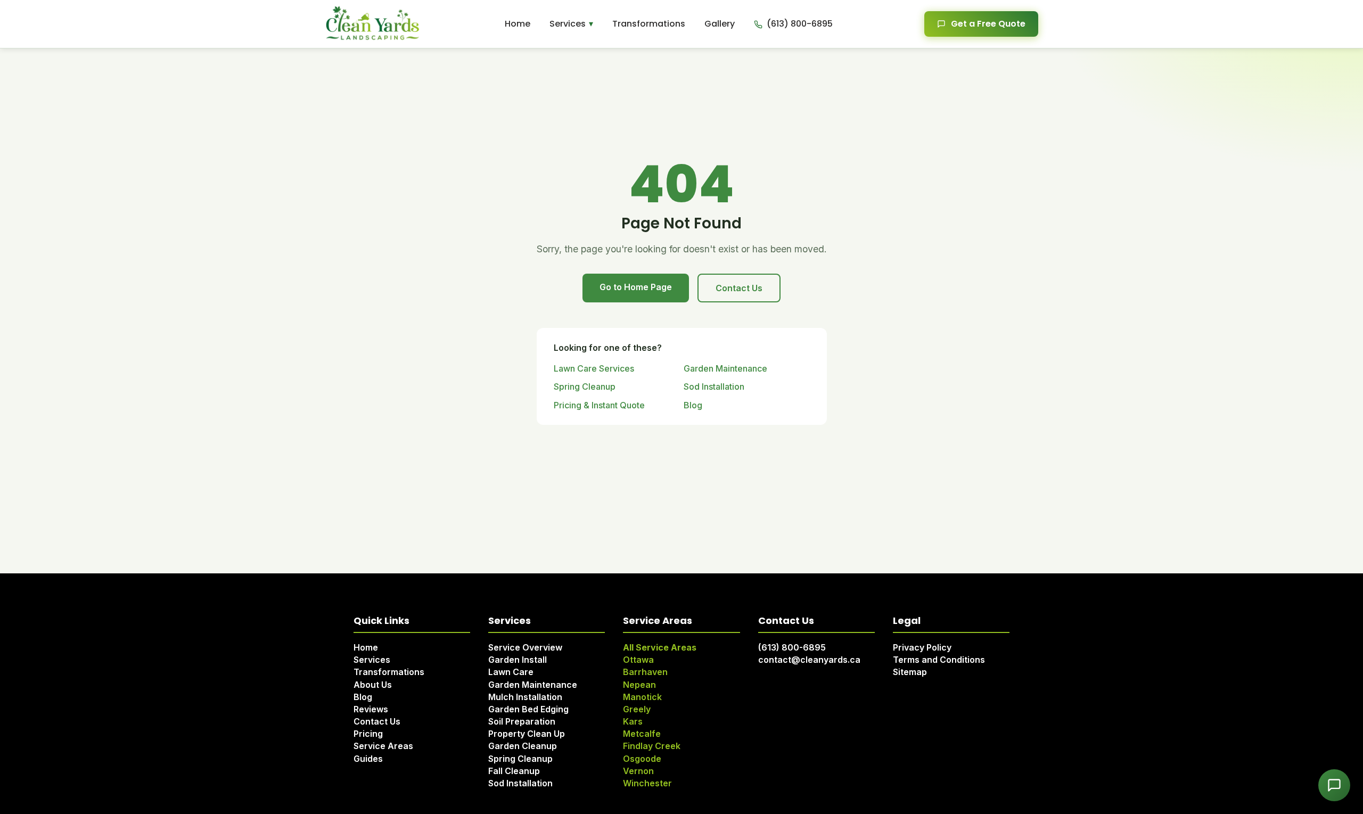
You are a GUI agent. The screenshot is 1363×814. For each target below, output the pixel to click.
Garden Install (517, 659)
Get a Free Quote (988, 24)
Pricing (368, 733)
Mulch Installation (525, 697)
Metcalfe (642, 733)
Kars (633, 721)
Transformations (648, 24)
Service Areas (383, 746)
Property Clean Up (526, 733)
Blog (693, 405)
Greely (637, 709)
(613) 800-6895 (792, 647)
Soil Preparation (521, 721)
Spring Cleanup (584, 386)
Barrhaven (645, 672)
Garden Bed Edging (528, 709)
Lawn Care (510, 672)
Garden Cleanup (522, 746)
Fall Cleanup (514, 771)
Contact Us (739, 288)
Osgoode (642, 758)
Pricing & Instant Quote (599, 405)
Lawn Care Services (594, 368)
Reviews (371, 709)
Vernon (638, 771)
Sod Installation (714, 386)
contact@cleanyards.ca (809, 659)
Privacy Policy (922, 647)
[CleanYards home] (373, 24)
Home (517, 24)
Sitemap (910, 672)
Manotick (642, 697)
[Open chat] (1334, 785)
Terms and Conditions (939, 659)
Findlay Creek (651, 746)
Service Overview (525, 647)
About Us (373, 684)
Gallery (719, 24)
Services (567, 24)
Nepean (639, 684)
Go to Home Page (636, 287)
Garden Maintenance (725, 368)
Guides (368, 758)
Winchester (647, 783)
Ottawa (638, 659)
